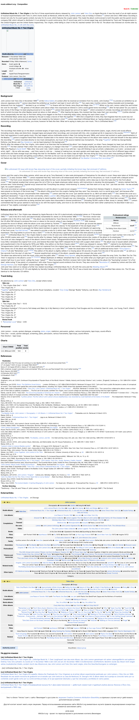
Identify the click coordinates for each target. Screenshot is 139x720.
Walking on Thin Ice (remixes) (101, 614)
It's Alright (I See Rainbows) (102, 587)
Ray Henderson (27, 142)
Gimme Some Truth (89, 525)
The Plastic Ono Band (60, 596)
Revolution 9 (104, 262)
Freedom (76, 628)
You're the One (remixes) (55, 616)
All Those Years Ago (79, 552)
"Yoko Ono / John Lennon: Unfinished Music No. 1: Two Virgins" (49, 388)
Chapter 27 (21, 547)
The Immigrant (76, 554)
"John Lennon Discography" (10, 427)
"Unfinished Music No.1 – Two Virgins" (25, 417)
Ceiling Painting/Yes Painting (61, 631)
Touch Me (128, 608)
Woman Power (27, 612)
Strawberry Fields (53, 560)
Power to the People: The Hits (93, 520)
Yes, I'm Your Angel (84, 612)
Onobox (68, 599)
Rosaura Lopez (131, 545)
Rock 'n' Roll (104, 508)
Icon (107, 520)
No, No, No (98, 612)
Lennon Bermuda (59, 558)
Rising (125, 587)
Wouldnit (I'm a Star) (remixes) (64, 618)
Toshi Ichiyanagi (21, 634)
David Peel (56, 545)
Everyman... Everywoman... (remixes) (30, 616)
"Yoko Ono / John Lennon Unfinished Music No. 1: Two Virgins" (48, 466)
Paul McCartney (21, 230)
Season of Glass (84, 587)
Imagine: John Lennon (23, 563)
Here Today (47, 554)
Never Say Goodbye (122, 612)
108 (68, 475)
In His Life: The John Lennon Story (39, 547)
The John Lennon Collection (54, 518)
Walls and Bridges (92, 508)
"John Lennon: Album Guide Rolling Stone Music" (18, 464)
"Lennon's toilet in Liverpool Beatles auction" (16, 446)
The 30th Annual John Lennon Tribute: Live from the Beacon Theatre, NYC (44, 552)
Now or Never (89, 610)
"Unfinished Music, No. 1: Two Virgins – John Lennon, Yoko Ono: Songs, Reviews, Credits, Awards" (48, 460)
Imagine (70, 508)
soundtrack (35, 563)
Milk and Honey (82, 512)
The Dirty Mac (87, 545)
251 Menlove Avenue (22, 571)
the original (53, 427)
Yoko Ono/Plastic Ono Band (25, 587)
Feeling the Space (71, 587)
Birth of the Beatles (114, 547)
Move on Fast (101, 610)
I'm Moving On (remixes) (79, 620)
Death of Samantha (115, 610)
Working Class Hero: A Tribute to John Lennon (89, 560)
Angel (125, 620)
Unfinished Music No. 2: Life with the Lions (17, 25)
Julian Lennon (59, 540)
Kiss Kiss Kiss (40, 612)
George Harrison (7, 265)
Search (126, 9)
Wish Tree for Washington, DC (124, 631)
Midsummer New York (36, 610)
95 (97, 483)
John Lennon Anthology (51, 525)
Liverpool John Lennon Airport (111, 558)
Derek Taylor (126, 189)
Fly (55, 534)
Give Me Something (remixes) (40, 618)
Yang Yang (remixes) (80, 614)
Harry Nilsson (108, 545)
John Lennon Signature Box (71, 525)
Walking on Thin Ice (79, 599)
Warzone (114, 589)
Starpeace (117, 587)
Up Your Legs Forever (82, 534)
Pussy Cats (124, 565)
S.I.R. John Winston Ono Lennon (86, 537)
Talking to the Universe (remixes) (109, 618)
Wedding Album (99, 267)
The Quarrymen (21, 545)
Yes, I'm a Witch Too (89, 602)
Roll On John (66, 560)
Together (106, 140)
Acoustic (85, 522)
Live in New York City (90, 515)
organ (48, 331)
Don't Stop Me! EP (92, 605)
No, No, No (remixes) (74, 616)
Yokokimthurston (82, 589)
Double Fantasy (128, 510)
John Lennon (76, 13)
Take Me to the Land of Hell (99, 589)
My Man (108, 612)
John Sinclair (119, 545)
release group (81, 648)
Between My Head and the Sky (62, 589)
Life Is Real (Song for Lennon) (88, 558)
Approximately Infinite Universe (52, 587)
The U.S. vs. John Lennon (125, 567)
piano (43, 331)
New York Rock (78, 605)
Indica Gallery (49, 101)
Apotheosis (43, 534)
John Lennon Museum (54, 556)
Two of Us (68, 550)
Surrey (29, 61)
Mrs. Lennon (22, 610)
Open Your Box (74, 602)
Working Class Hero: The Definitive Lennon (66, 520)
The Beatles (33, 545)
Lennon (38, 525)
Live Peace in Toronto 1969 (63, 515)
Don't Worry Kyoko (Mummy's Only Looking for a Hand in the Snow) (57, 608)
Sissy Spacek (70, 255)
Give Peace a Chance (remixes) (95, 616)
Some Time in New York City (111, 510)
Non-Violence (128, 558)
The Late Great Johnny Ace (27, 558)
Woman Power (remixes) (76, 622)
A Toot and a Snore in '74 (63, 537)
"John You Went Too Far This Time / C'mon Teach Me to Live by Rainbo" (25, 477)
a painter (52, 196)
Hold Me (93, 620)
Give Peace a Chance (106, 636)
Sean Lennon (74, 540)
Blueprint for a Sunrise (42, 589)
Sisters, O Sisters (75, 610)
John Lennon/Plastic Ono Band (54, 508)
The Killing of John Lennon (85, 547)
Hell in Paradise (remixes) (122, 614)
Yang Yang (128, 610)
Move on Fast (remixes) (86, 618)
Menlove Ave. (61, 522)
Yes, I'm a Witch (61, 602)
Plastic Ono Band (45, 545)
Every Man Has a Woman (62, 605)
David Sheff (21, 149)
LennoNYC (110, 563)
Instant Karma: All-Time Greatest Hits (112, 518)
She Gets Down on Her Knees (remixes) (36, 620)
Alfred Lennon (89, 540)
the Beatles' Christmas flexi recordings (96, 158)
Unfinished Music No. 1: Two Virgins (14, 498)
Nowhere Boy (128, 547)
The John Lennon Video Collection (63, 529)
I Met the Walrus (47, 563)
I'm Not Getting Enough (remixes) (121, 616)
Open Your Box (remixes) (41, 614)
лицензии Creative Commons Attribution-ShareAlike (78, 697)
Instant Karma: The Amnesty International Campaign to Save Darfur (107, 554)
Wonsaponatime (74, 522)
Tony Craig (64, 290)
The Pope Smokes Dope (109, 565)
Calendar (134, 9)
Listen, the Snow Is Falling (57, 610)
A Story (131, 587)
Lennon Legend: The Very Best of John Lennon (82, 518)
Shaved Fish (38, 518)
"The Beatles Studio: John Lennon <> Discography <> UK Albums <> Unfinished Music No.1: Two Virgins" (37, 413)
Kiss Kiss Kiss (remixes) (61, 614)
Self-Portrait (38, 628)
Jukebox (73, 505)
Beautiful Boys (53, 612)
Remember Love (9, 322)
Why (105, 608)
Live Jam (78, 515)
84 (83, 452)
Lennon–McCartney (113, 571)
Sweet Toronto (112, 573)
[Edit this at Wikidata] (15, 648)
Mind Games (79, 508)
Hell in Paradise (24, 614)
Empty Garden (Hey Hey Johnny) (28, 554)
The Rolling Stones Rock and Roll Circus (31, 567)
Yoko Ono (88, 13)
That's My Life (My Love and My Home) (99, 567)
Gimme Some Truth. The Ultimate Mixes (111, 525)
